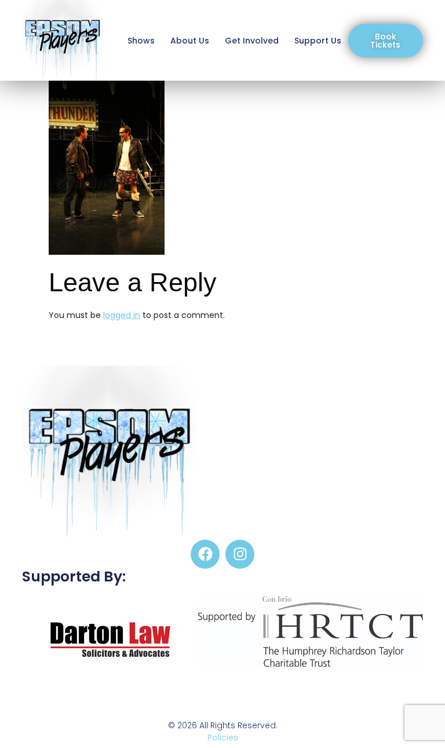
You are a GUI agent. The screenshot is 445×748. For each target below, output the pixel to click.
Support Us (317, 40)
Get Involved (252, 40)
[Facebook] (205, 554)
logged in (121, 315)
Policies (222, 737)
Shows (141, 40)
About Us (189, 40)
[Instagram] (239, 554)
